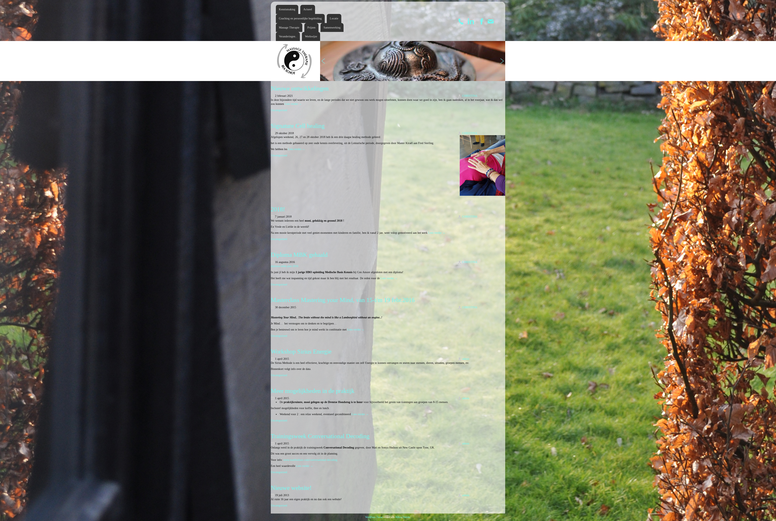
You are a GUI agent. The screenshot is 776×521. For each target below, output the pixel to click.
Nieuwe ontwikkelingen (300, 88)
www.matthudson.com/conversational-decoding (310, 459)
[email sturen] (491, 21)
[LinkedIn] (471, 21)
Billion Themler (402, 517)
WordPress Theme (374, 517)
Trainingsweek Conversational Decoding (320, 436)
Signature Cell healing (298, 125)
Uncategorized (279, 110)
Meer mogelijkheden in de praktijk (312, 390)
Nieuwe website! (291, 487)
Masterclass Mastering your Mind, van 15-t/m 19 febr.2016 (343, 300)
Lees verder (293, 103)
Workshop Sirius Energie (301, 351)
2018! (278, 209)
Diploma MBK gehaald (299, 254)
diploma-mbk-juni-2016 (284, 266)
